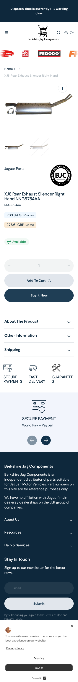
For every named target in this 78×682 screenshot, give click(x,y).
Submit (39, 603)
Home (8, 69)
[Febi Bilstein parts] (21, 53)
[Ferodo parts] (45, 53)
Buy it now (39, 295)
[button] (6, 32)
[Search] (58, 32)
